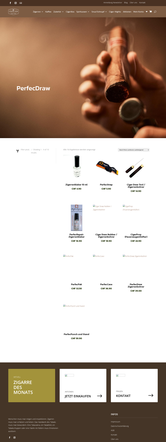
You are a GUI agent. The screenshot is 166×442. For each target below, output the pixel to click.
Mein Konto (138, 11)
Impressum (115, 421)
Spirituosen (81, 11)
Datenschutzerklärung (120, 426)
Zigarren (37, 11)
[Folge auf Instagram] (15, 3)
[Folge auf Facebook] (10, 3)
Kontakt (142, 2)
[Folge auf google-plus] (21, 3)
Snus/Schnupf (98, 11)
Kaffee (48, 11)
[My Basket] (151, 12)
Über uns (133, 2)
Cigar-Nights (115, 11)
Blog (126, 2)
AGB (112, 430)
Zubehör (57, 11)
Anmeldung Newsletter (112, 2)
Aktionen (127, 11)
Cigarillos (70, 11)
